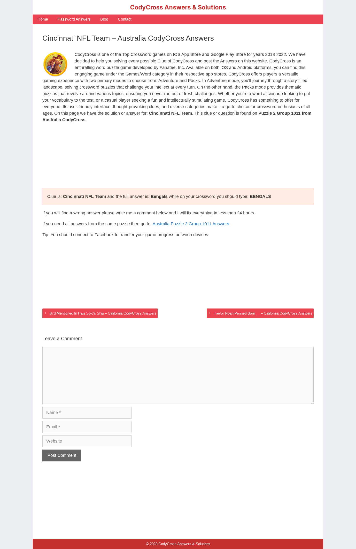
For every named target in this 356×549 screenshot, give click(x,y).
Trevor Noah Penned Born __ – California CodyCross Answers (263, 313)
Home (43, 19)
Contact (124, 19)
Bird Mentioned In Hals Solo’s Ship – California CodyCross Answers (102, 313)
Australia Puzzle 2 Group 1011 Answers (191, 223)
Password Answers (74, 19)
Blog (104, 19)
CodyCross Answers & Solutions (178, 7)
